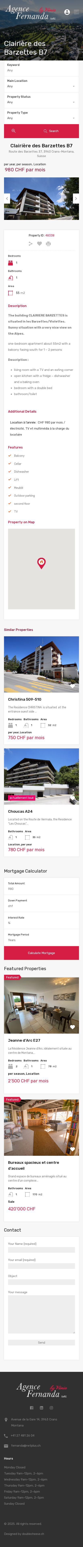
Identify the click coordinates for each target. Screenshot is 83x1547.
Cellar (17, 464)
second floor (22, 504)
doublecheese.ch (33, 1534)
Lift (16, 480)
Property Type (17, 112)
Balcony (19, 456)
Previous (7, 199)
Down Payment (17, 900)
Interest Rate (16, 917)
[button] (46, 569)
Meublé (18, 488)
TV (16, 511)
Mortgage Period (18, 934)
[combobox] (41, 86)
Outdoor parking (24, 495)
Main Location (17, 81)
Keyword (13, 65)
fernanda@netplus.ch (26, 1445)
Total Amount (16, 883)
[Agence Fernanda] (30, 18)
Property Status (19, 97)
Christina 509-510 (24, 699)
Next (76, 199)
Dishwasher (21, 471)
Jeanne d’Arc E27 (24, 1040)
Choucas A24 (20, 811)
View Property (42, 681)
